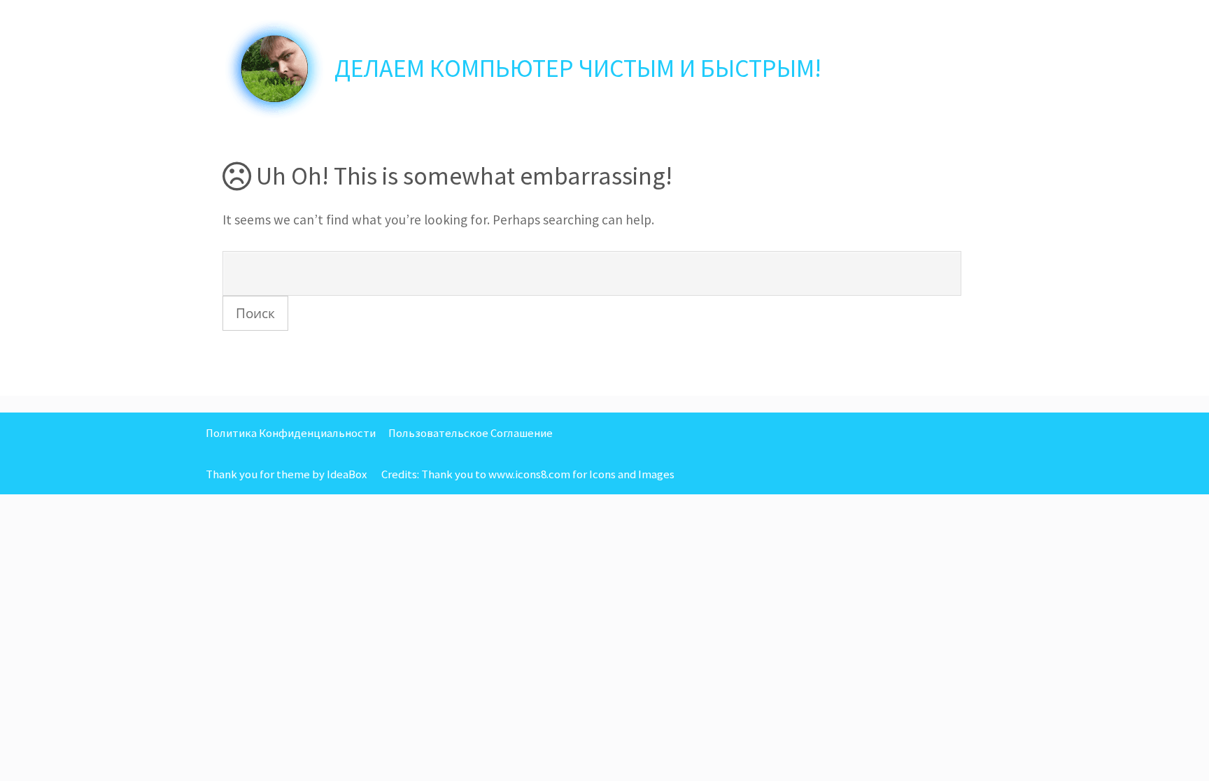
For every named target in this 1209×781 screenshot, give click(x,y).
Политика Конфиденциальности (291, 432)
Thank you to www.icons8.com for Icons (518, 474)
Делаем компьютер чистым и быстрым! (577, 68)
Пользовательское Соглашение (470, 432)
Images (656, 474)
